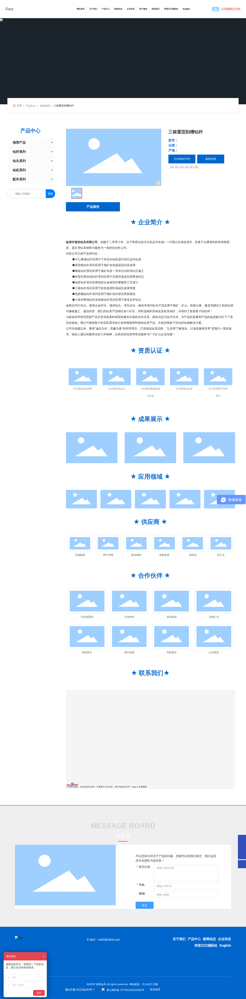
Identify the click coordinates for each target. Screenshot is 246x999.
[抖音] (177, 167)
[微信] (172, 167)
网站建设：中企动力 (140, 984)
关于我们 (179, 939)
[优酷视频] (192, 167)
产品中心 (31, 105)
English (225, 945)
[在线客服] (242, 839)
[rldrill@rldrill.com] (242, 847)
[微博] (182, 167)
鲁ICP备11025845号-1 (79, 989)
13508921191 (231, 9)
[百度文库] (187, 167)
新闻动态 (209, 939)
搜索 (50, 193)
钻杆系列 (45, 105)
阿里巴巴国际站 (206, 945)
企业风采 (224, 939)
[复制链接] (197, 167)
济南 (155, 984)
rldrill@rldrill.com (109, 939)
